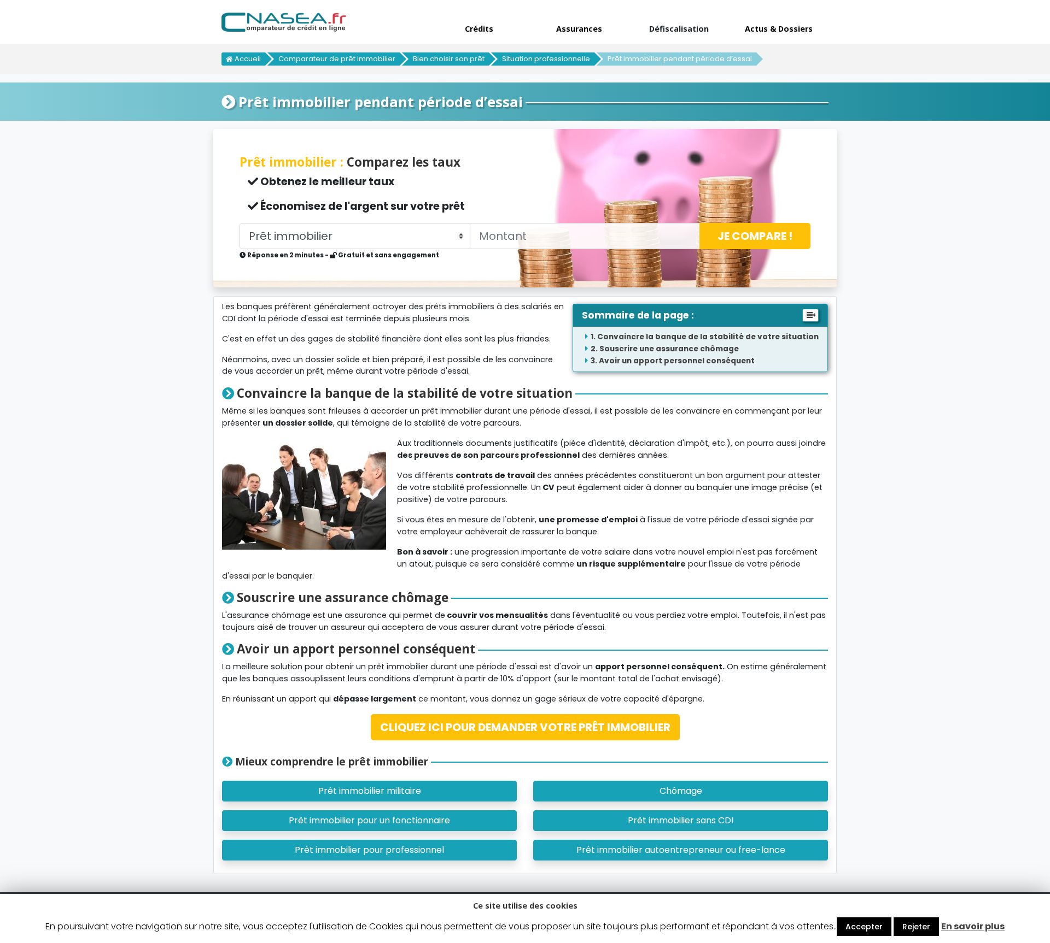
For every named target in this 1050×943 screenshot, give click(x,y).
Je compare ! (755, 236)
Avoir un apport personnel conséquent (677, 361)
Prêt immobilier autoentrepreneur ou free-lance (680, 850)
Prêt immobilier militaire (369, 791)
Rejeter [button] (916, 926)
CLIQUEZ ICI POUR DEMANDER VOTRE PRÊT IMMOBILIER (525, 727)
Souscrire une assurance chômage (669, 349)
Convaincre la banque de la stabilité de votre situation (708, 337)
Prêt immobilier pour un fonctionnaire (369, 820)
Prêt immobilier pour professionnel (369, 850)
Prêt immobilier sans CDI (680, 820)
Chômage (681, 791)
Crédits (479, 28)
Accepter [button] (864, 926)
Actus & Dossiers (779, 28)
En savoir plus (973, 926)
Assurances (579, 28)
